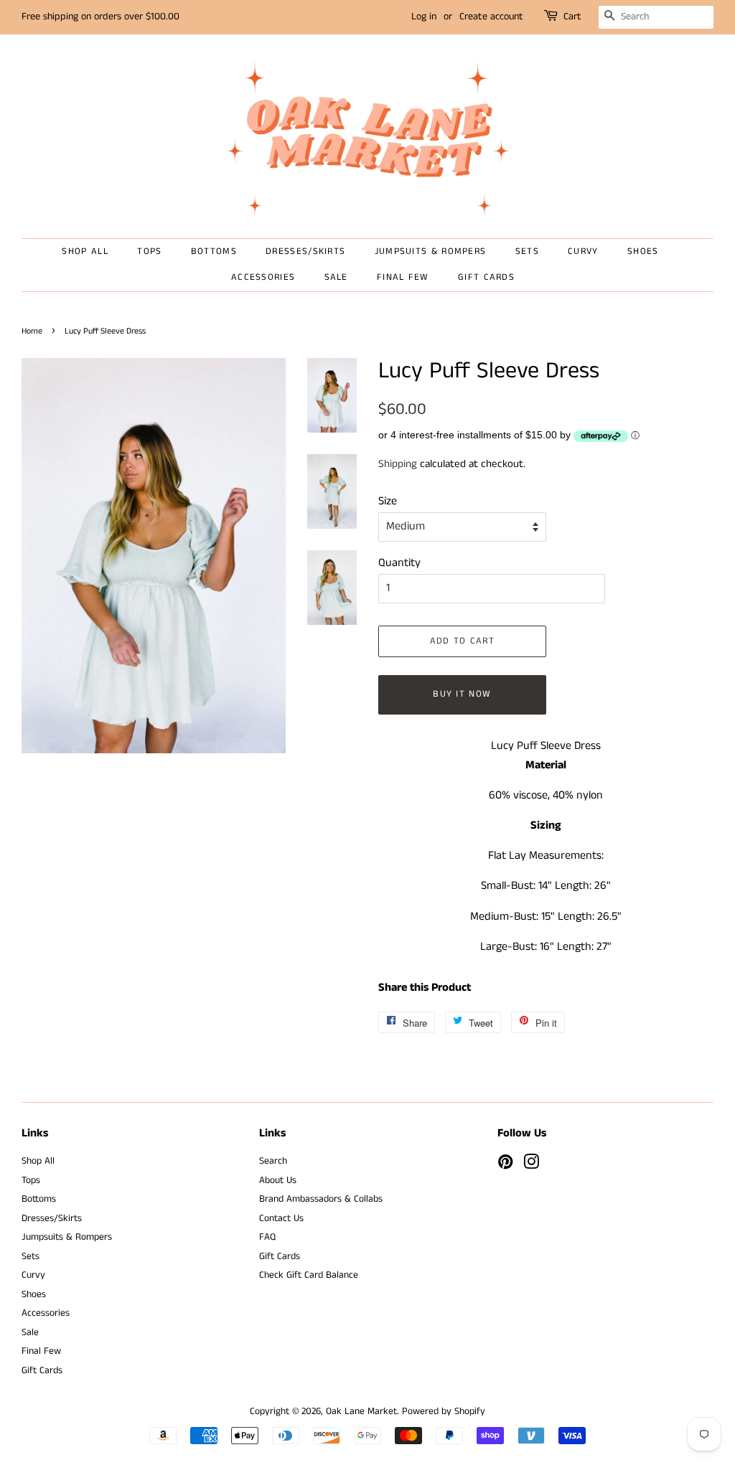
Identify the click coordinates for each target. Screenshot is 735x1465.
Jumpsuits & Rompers (431, 251)
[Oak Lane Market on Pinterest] (505, 1165)
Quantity (399, 563)
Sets (527, 251)
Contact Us (281, 1218)
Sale (336, 277)
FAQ (267, 1237)
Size (387, 501)
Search (273, 1161)
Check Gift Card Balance (308, 1275)
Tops (149, 251)
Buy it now (462, 694)
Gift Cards (486, 277)
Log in (423, 16)
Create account (491, 16)
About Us (277, 1180)
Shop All (85, 251)
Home (32, 331)
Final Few (403, 277)
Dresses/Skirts (305, 251)
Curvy (583, 251)
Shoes (643, 251)
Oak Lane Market (361, 1411)
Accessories (263, 277)
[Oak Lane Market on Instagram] (531, 1165)
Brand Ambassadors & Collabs (321, 1199)
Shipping (397, 463)
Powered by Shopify (443, 1411)
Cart (572, 16)
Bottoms (214, 251)
